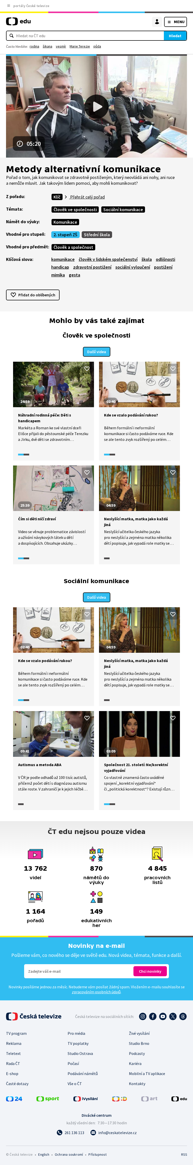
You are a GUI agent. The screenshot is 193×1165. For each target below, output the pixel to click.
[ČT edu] (18, 23)
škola (146, 259)
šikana (47, 46)
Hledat (175, 35)
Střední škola (97, 235)
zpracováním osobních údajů (96, 991)
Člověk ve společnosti (75, 209)
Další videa (96, 351)
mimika (58, 275)
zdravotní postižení (92, 267)
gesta (74, 275)
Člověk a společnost (73, 247)
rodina (34, 46)
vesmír (61, 46)
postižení (163, 267)
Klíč (57, 197)
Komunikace (65, 222)
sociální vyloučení (132, 267)
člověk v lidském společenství (108, 259)
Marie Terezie (80, 46)
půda (97, 46)
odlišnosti (165, 259)
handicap (60, 267)
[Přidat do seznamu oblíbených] (87, 369)
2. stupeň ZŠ (65, 235)
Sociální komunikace (123, 209)
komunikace (63, 259)
